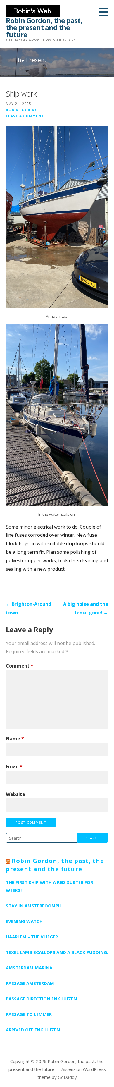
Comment (19, 666)
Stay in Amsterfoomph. (34, 906)
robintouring (22, 109)
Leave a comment (25, 115)
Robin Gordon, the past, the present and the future (44, 27)
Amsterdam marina (29, 968)
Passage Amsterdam (30, 983)
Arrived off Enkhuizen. (33, 1030)
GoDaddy (67, 1077)
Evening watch (24, 921)
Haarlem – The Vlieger (32, 937)
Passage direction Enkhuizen (41, 999)
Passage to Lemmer (29, 1014)
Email (14, 766)
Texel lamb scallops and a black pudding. (57, 952)
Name (15, 738)
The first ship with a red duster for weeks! (49, 886)
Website (15, 794)
